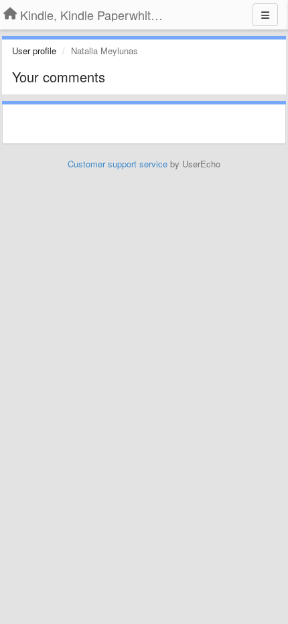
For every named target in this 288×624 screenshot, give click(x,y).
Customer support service (117, 163)
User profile (34, 50)
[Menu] (265, 14)
